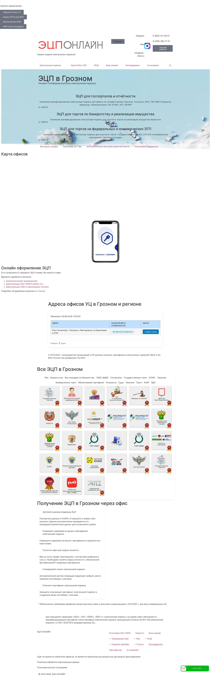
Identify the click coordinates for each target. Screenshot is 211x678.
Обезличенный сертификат (91, 382)
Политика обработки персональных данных (58, 662)
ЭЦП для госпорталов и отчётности (105, 96)
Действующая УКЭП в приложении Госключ (27, 287)
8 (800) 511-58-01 (161, 36)
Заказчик (161, 377)
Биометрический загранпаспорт (22, 281)
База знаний (112, 65)
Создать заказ (151, 332)
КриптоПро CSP (78, 65)
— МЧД (148, 638)
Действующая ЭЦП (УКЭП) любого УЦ (24, 284)
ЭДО (153, 382)
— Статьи (138, 644)
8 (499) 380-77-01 (161, 41)
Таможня (130, 382)
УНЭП (146, 382)
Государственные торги (135, 377)
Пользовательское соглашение (52, 667)
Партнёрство (115, 650)
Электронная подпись (50, 65)
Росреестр (111, 382)
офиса (43, 559)
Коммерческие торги (66, 382)
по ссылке (40, 291)
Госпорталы (116, 377)
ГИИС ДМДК (102, 377)
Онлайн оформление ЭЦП (26, 268)
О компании (153, 65)
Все (46, 377)
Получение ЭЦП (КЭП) (120, 633)
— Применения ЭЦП (119, 638)
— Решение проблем (119, 644)
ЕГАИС (152, 377)
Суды (121, 382)
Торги (139, 382)
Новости (139, 633)
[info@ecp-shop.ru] (147, 54)
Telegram (140, 36)
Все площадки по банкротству (79, 377)
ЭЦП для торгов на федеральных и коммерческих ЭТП (105, 129)
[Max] (147, 46)
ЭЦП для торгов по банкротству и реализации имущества (105, 114)
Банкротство (56, 377)
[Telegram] (147, 37)
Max (142, 44)
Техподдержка (132, 65)
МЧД (96, 65)
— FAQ (137, 638)
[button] (118, 41)
